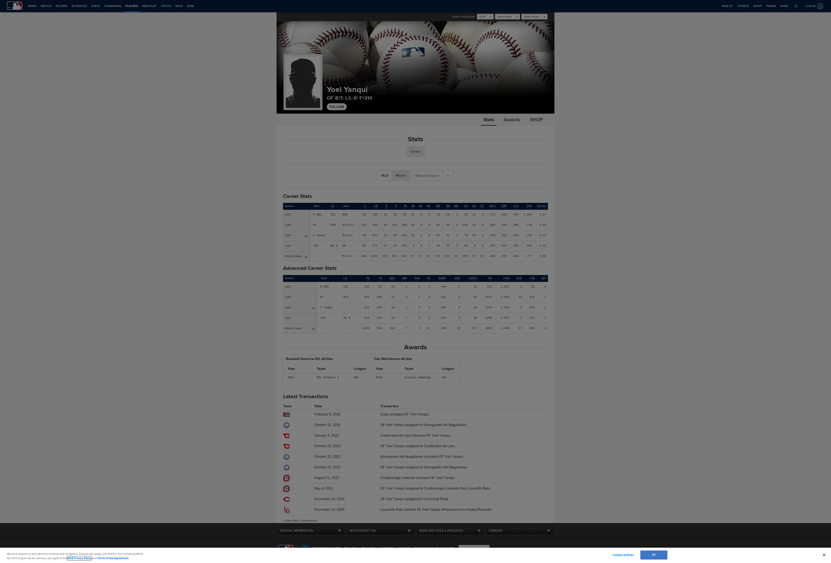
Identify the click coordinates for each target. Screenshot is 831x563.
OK (654, 555)
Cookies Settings (623, 555)
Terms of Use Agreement (112, 558)
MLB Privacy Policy (79, 558)
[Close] (824, 555)
